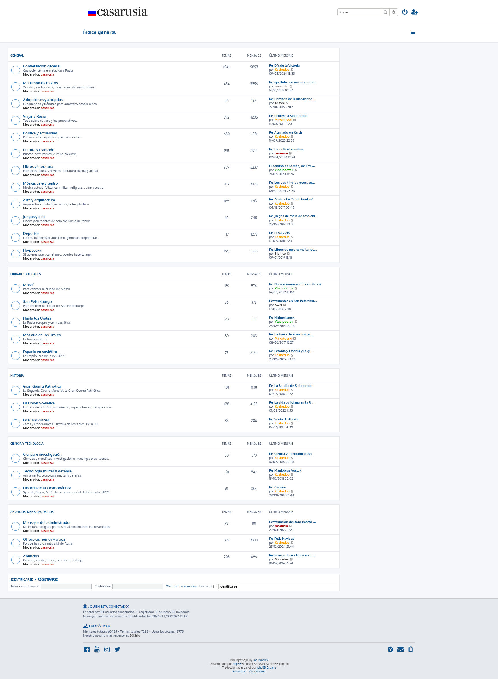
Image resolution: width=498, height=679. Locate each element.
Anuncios (31, 555)
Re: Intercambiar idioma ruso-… (292, 555)
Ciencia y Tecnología (27, 443)
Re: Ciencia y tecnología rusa (290, 454)
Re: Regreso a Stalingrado (288, 116)
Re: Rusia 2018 (279, 233)
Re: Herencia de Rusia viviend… (292, 99)
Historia (17, 375)
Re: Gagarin (277, 487)
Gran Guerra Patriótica (42, 386)
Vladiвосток (284, 170)
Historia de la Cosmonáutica (47, 487)
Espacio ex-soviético (40, 351)
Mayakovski (283, 120)
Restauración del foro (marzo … (292, 522)
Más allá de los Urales (42, 334)
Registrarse (48, 579)
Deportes (31, 233)
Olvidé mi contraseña (181, 586)
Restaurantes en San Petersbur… (293, 301)
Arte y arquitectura (39, 199)
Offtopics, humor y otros (44, 539)
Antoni (280, 103)
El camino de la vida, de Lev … (292, 166)
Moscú (28, 284)
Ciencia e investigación (42, 454)
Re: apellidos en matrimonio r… (293, 82)
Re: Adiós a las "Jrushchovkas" (291, 199)
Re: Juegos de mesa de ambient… (293, 216)
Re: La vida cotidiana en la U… (291, 402)
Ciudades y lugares (25, 274)
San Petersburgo (37, 301)
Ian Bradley (260, 660)
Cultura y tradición (38, 149)
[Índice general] (117, 11)
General (17, 55)
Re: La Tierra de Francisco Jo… (291, 334)
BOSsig (135, 635)
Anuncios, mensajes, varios (32, 511)
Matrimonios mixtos (40, 82)
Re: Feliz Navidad (282, 539)
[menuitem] (405, 12)
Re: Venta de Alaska (283, 419)
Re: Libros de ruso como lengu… (293, 249)
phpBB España (266, 667)
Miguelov (282, 559)
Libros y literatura (38, 166)
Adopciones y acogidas (43, 99)
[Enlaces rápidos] (413, 32)
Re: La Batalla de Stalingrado (290, 386)
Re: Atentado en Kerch (285, 132)
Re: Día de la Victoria (284, 65)
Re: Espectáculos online (286, 149)
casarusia (47, 74)
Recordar (206, 586)
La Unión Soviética (39, 402)
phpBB (237, 663)
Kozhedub (282, 69)
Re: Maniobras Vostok (285, 470)
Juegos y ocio (34, 216)
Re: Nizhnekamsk (281, 318)
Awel (278, 305)
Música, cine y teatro (40, 183)
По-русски (32, 249)
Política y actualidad (40, 132)
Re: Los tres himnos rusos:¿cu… (292, 183)
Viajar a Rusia (34, 116)
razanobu (281, 86)
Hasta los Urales (37, 318)
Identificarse (22, 579)
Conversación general (42, 65)
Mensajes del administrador (47, 522)
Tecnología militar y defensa (47, 470)
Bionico (280, 254)
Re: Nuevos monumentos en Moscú (295, 284)
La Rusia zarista (36, 419)
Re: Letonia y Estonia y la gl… (291, 351)
